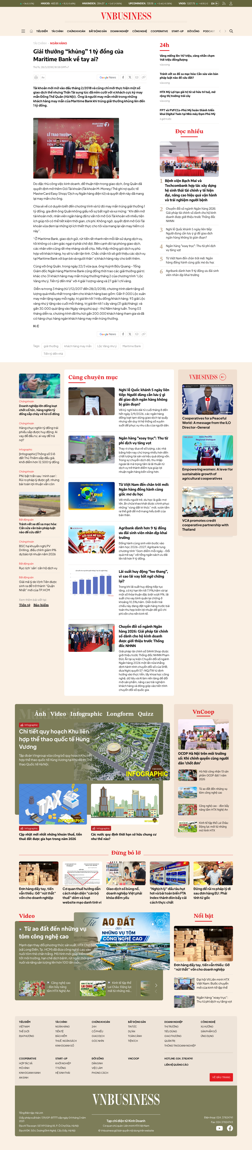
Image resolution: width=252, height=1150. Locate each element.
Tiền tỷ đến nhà (53, 353)
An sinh (23, 1077)
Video (58, 714)
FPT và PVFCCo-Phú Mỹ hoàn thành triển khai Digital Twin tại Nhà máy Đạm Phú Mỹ (187, 112)
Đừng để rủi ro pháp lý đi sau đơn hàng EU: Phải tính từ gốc (212, 893)
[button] (156, 985)
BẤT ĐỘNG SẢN (137, 1021)
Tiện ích (133, 1040)
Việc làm (97, 1067)
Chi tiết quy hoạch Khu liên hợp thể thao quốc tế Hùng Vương (54, 739)
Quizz (145, 714)
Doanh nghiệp (119, 31)
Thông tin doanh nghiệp (180, 1045)
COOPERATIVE (27, 1058)
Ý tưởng (60, 1067)
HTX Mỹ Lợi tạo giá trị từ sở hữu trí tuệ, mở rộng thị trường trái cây (187, 93)
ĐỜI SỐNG (98, 1058)
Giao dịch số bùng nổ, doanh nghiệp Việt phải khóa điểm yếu (124, 893)
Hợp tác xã (25, 1063)
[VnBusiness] (76, 119)
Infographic (25, 449)
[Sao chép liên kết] (143, 77)
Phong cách (100, 1072)
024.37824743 (224, 1122)
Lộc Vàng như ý (107, 346)
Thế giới (24, 1031)
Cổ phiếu (97, 1031)
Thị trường (171, 1026)
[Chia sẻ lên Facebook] (123, 77)
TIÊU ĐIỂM (25, 1021)
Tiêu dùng (170, 1031)
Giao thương (173, 1035)
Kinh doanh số (64, 1045)
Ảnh (40, 714)
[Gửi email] (137, 77)
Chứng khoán (76, 31)
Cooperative (159, 31)
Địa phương (26, 1035)
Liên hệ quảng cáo (176, 1064)
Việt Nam (24, 1026)
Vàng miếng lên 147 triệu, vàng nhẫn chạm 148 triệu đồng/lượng (187, 57)
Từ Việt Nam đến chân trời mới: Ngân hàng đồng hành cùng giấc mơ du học (190, 260)
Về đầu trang (221, 1077)
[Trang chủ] (31, 31)
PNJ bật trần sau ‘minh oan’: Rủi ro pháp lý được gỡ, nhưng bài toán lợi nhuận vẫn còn (39, 480)
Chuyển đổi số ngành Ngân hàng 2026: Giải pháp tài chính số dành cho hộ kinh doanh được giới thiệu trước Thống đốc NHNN (191, 215)
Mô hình (24, 1067)
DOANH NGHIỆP (173, 1021)
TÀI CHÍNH (61, 1021)
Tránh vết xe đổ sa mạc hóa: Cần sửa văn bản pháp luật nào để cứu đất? (189, 75)
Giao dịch (98, 1035)
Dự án (131, 1031)
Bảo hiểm (41, 605)
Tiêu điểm (42, 31)
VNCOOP (133, 1058)
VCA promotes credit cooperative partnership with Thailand (205, 524)
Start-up (178, 31)
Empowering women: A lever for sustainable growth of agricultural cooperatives (207, 473)
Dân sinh (97, 1063)
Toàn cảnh (135, 1035)
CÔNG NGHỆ (208, 1021)
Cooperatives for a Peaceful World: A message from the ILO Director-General (206, 422)
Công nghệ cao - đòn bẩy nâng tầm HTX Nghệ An (58, 987)
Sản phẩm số (209, 1031)
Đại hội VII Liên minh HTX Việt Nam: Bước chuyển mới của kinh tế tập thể (213, 983)
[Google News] (108, 77)
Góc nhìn (98, 1040)
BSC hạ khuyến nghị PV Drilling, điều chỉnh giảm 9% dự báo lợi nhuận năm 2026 (37, 550)
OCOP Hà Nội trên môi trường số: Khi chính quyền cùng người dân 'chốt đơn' (203, 758)
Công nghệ (139, 31)
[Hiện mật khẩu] (161, 510)
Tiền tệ (24, 605)
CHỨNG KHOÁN (101, 1021)
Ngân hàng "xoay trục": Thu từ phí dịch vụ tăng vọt (214, 999)
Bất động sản (98, 31)
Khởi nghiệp (63, 1063)
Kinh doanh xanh (29, 1072)
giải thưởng (51, 346)
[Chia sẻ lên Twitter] (130, 77)
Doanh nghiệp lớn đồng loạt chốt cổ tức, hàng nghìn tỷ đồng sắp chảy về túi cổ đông (39, 410)
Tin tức (132, 1026)
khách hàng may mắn (78, 346)
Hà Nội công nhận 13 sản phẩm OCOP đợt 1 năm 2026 (214, 775)
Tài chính (57, 31)
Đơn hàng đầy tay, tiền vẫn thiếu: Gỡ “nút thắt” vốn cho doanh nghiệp (37, 893)
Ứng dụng (207, 1035)
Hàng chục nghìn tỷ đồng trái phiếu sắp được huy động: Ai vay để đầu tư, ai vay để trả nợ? (38, 434)
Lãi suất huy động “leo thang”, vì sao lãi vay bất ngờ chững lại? (143, 576)
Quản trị (169, 1040)
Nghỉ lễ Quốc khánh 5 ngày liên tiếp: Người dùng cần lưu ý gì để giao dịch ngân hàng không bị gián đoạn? (189, 233)
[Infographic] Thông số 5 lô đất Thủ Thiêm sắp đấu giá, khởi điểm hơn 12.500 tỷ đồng (39, 458)
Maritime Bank (132, 346)
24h (94, 1026)
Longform (120, 714)
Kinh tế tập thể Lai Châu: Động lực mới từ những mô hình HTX (214, 826)
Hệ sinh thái (62, 1072)
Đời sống (193, 31)
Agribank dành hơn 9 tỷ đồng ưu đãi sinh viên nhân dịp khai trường (192, 273)
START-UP (61, 1058)
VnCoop (203, 712)
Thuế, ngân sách (66, 1040)
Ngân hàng (58, 43)
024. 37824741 (184, 1058)
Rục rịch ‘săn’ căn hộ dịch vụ (38, 568)
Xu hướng (207, 1026)
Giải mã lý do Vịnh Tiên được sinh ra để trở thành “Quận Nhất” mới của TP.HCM (38, 586)
